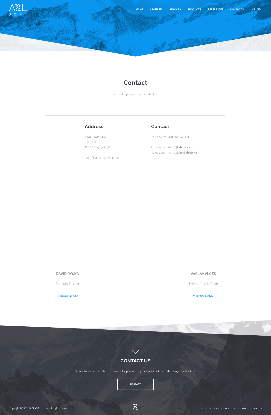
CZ (253, 9)
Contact (135, 384)
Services (175, 9)
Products (194, 9)
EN (259, 9)
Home (139, 9)
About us (156, 9)
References (215, 9)
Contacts (237, 9)
